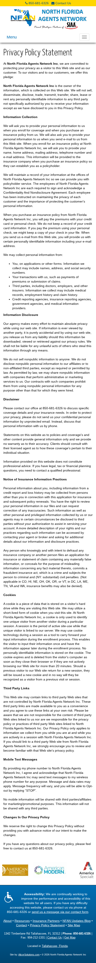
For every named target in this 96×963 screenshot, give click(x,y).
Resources (22, 921)
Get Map (69, 937)
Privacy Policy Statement (47, 925)
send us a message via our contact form (60, 912)
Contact (21, 925)
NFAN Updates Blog (77, 921)
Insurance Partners (46, 921)
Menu (12, 37)
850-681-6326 (39, 3)
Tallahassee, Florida (55, 946)
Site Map (74, 925)
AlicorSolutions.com (29, 954)
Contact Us (63, 3)
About (7, 921)
